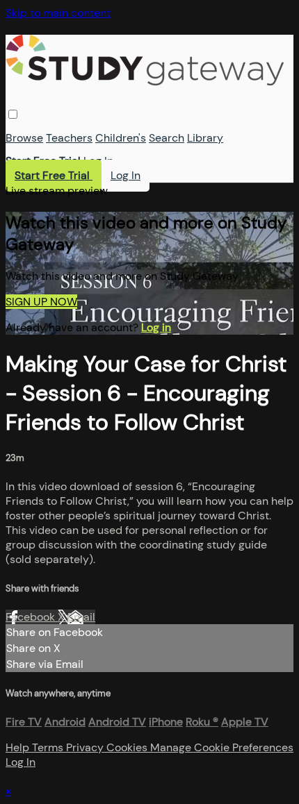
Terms (49, 747)
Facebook (32, 617)
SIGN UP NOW (41, 301)
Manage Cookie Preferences (221, 747)
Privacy (86, 747)
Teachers (69, 138)
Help (19, 747)
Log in (156, 327)
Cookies (128, 747)
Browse (24, 138)
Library (205, 138)
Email (81, 617)
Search (166, 138)
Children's (120, 138)
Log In (98, 160)
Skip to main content (58, 13)
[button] (12, 114)
